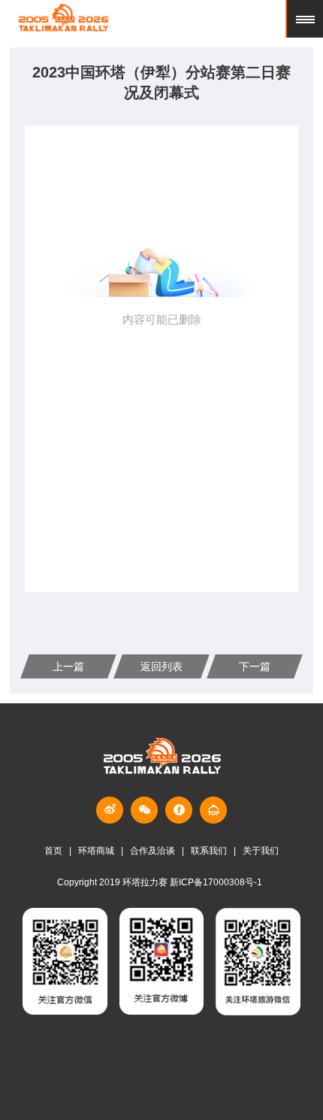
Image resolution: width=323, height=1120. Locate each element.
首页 (53, 850)
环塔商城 (96, 850)
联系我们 (209, 850)
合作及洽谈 (152, 850)
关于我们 (261, 850)
